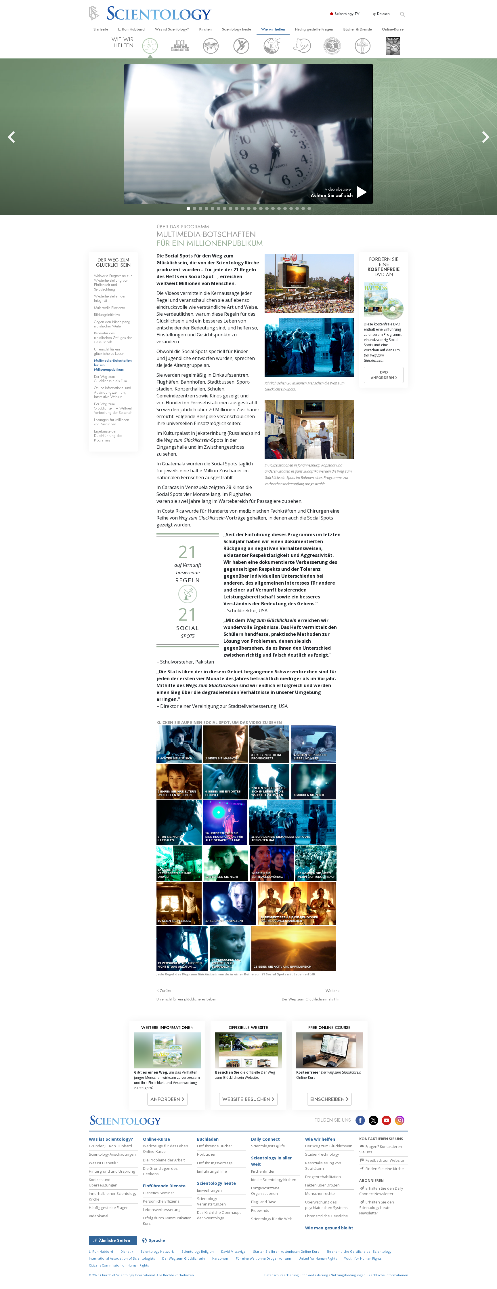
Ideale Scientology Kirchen (273, 1179)
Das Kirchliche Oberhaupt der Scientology (219, 1215)
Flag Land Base (263, 1201)
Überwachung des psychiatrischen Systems (326, 1204)
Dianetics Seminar (158, 1192)
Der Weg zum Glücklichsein (328, 1145)
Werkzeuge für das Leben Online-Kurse (165, 1148)
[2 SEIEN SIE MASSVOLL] (225, 744)
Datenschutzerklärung (281, 1275)
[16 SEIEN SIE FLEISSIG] (179, 903)
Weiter (332, 991)
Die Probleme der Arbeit (164, 1160)
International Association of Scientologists (122, 1258)
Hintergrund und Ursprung (112, 1171)
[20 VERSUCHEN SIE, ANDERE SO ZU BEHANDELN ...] (230, 948)
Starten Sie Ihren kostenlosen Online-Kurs (286, 1251)
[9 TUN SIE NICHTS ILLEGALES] (179, 822)
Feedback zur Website (384, 1160)
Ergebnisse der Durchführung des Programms (108, 436)
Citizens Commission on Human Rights (119, 1265)
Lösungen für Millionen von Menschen (111, 422)
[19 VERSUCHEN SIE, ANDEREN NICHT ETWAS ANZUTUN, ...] (182, 948)
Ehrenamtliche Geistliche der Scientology (358, 1251)
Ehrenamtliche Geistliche (326, 1215)
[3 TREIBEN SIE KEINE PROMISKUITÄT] (269, 744)
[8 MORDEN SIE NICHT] (314, 781)
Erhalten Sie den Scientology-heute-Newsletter (376, 1207)
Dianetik (127, 1251)
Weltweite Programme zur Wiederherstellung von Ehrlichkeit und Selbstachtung (113, 282)
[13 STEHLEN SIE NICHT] (226, 863)
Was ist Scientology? (172, 29)
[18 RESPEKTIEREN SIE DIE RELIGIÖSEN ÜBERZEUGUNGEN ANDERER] (297, 903)
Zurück (165, 991)
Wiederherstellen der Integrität (109, 298)
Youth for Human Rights (362, 1258)
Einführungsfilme (212, 1171)
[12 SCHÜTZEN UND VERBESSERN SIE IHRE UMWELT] (179, 863)
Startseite (100, 29)
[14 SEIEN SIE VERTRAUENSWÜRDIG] (272, 863)
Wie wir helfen (273, 29)
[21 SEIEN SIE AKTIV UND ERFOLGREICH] (294, 948)
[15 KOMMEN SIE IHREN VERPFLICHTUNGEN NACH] (316, 863)
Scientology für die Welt (271, 1218)
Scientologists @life (268, 1145)
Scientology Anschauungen (112, 1154)
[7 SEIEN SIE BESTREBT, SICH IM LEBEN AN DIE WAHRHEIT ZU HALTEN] (269, 781)
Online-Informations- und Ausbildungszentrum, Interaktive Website (112, 392)
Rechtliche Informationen (388, 1275)
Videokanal (98, 1215)
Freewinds (260, 1210)
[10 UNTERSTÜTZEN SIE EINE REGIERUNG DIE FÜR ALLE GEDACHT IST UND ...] (225, 822)
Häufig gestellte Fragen (314, 29)
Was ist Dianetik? (103, 1162)
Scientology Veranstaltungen (211, 1201)
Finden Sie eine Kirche (384, 1168)
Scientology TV (347, 13)
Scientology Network (157, 1251)
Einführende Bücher (214, 1145)
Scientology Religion (197, 1251)
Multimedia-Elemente (109, 307)
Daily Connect (265, 1139)
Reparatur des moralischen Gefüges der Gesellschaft (113, 337)
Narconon (220, 1258)
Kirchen (205, 29)
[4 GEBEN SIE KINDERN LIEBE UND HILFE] (314, 744)
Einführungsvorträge (215, 1162)
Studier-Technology (322, 1154)
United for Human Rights (318, 1258)
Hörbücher (206, 1154)
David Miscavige (233, 1251)
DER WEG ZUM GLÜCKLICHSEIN (113, 262)
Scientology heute (236, 29)
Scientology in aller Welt (271, 1161)
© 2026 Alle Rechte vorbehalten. (142, 1275)
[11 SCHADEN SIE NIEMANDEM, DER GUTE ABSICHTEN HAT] (293, 822)
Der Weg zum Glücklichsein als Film (311, 999)
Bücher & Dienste (357, 29)
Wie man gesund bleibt (329, 1228)
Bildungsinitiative (107, 314)
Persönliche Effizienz (161, 1201)
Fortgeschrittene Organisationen (265, 1190)
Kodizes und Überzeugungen (103, 1182)
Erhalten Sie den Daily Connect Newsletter (381, 1191)
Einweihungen (209, 1190)
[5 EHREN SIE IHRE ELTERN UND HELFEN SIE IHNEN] (179, 781)
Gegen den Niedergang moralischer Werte (112, 324)
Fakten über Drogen (322, 1185)
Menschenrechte (320, 1193)
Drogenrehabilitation (323, 1176)
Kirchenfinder (263, 1171)
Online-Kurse (393, 29)
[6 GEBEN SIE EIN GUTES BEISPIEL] (225, 781)
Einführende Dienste (164, 1185)
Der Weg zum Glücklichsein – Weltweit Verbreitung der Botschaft (113, 408)
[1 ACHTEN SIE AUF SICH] (179, 744)
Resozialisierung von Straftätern (323, 1165)
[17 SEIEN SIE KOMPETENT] (230, 903)
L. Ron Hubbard (131, 29)
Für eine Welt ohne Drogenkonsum (263, 1258)
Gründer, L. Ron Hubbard (110, 1145)
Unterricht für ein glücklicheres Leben (186, 999)
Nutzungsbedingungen (348, 1275)
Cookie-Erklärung (314, 1275)
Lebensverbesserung (161, 1209)
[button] (188, 208)
